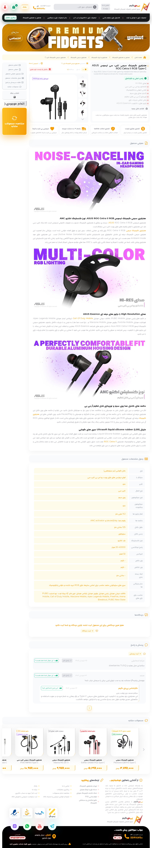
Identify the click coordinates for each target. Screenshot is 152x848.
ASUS (111, 222)
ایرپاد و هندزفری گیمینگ (88, 786)
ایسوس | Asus (33, 63)
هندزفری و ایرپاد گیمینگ (99, 57)
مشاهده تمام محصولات (61, 793)
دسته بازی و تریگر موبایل (88, 789)
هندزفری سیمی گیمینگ (78, 57)
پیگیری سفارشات (63, 789)
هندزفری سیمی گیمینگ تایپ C (55, 57)
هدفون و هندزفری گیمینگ (121, 57)
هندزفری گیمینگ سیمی (136, 230)
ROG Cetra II (110, 441)
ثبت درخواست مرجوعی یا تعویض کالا (24, 797)
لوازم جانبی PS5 (91, 797)
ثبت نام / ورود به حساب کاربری (26, 793)
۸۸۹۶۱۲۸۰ (41, 8)
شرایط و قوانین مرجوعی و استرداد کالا (56, 797)
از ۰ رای (78, 69)
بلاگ (35, 786)
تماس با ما (105, 5)
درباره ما (105, 8)
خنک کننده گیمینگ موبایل (86, 793)
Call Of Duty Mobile (83, 318)
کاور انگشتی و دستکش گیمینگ (88, 801)
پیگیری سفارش (10, 17)
